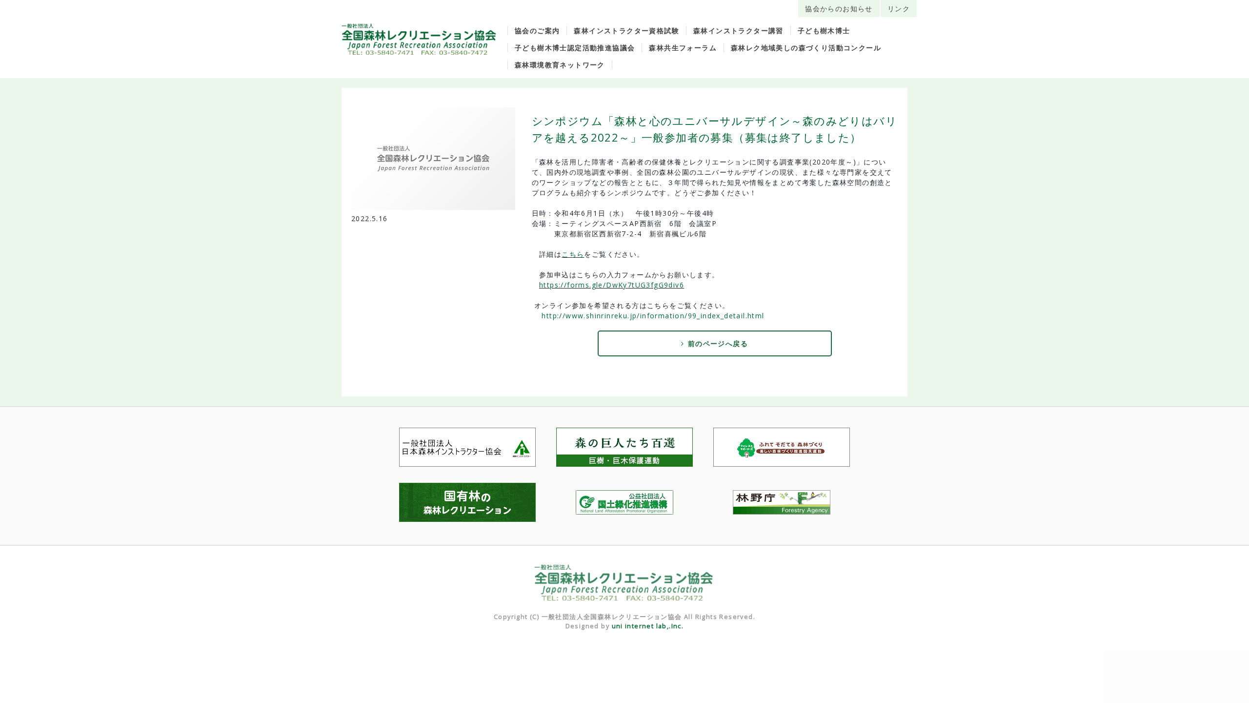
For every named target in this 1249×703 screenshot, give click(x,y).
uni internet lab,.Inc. (648, 626)
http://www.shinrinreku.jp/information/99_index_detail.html (653, 315)
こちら (573, 254)
